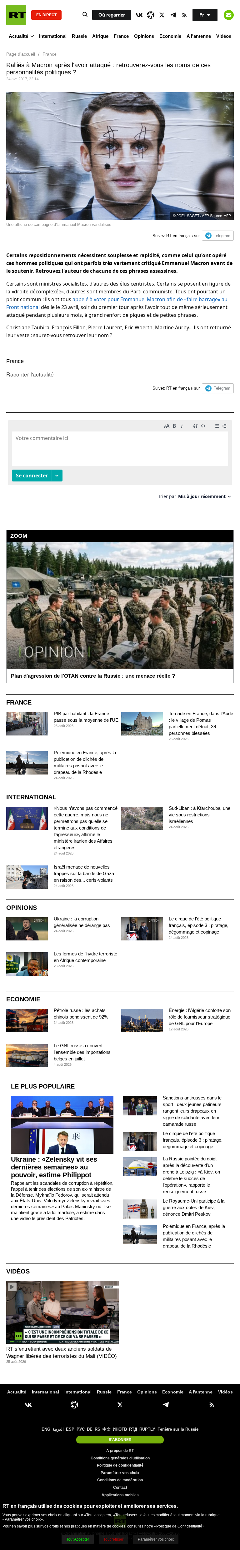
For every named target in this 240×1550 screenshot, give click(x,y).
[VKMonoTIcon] (139, 15)
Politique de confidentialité (120, 1465)
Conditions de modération (120, 1480)
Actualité (18, 36)
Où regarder (111, 14)
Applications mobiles (120, 1495)
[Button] (229, 15)
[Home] (16, 15)
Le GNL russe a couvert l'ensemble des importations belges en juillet (82, 1052)
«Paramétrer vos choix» (22, 1519)
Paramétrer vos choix (120, 1473)
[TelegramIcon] (173, 15)
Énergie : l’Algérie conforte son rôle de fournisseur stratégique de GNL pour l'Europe (200, 1017)
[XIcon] (162, 15)
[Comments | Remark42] (120, 462)
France (121, 36)
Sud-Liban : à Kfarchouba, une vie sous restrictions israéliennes (199, 814)
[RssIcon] (184, 15)
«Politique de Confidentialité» (179, 1526)
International (53, 36)
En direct (46, 15)
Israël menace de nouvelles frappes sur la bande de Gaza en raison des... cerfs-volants (84, 873)
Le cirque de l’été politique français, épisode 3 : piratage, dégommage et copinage (198, 925)
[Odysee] (151, 15)
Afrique (100, 36)
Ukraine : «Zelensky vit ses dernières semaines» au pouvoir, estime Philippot (54, 1167)
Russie (79, 36)
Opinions (144, 36)
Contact (120, 1487)
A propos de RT (120, 1450)
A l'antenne (199, 36)
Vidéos (223, 36)
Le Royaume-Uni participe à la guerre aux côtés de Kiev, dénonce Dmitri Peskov (193, 1207)
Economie (170, 36)
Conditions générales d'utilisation (120, 1458)
